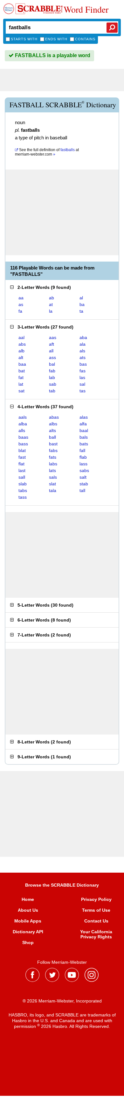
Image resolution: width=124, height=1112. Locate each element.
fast (22, 457)
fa (20, 311)
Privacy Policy (96, 899)
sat (21, 390)
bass (23, 443)
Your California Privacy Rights (96, 934)
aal (21, 337)
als (82, 350)
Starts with (24, 39)
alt (20, 357)
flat (21, 463)
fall (82, 450)
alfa (83, 423)
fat (21, 377)
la (50, 311)
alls (21, 430)
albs (53, 423)
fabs (53, 450)
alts (52, 430)
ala (82, 344)
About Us (28, 910)
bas (83, 364)
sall (21, 477)
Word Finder (86, 9)
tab (52, 390)
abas (54, 417)
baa (22, 364)
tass (22, 497)
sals (53, 477)
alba (22, 423)
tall (82, 490)
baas (23, 437)
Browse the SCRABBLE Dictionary (62, 885)
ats (82, 357)
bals (83, 437)
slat (52, 483)
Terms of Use (96, 910)
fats (52, 457)
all (51, 350)
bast (53, 443)
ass (52, 357)
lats (52, 470)
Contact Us (96, 920)
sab (52, 384)
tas (82, 390)
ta (81, 311)
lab (52, 377)
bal (52, 364)
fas (82, 370)
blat (22, 450)
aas (52, 337)
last (21, 470)
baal (83, 430)
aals (22, 417)
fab (52, 370)
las (82, 377)
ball (52, 437)
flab (83, 457)
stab (83, 483)
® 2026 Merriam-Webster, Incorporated (62, 1000)
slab (22, 483)
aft (51, 344)
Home (28, 899)
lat (20, 384)
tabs (22, 490)
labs (53, 463)
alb (21, 350)
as (20, 304)
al (81, 297)
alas (83, 417)
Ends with (56, 39)
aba (83, 337)
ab (51, 297)
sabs (84, 470)
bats (83, 443)
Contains (85, 39)
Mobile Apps (27, 920)
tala (52, 490)
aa (21, 297)
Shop (28, 942)
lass (83, 463)
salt (82, 477)
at (47, 152)
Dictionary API (28, 931)
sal (82, 384)
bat (21, 370)
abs (22, 344)
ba (82, 304)
